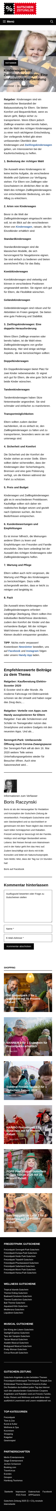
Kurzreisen (9, 1431)
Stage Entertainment (13, 1461)
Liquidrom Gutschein (13, 1313)
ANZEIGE (9, 86)
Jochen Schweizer (12, 1464)
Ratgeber (8, 1437)
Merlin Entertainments (14, 1457)
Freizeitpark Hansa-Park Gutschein (20, 1273)
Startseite (8, 1492)
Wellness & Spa (11, 1427)
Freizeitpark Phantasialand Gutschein (21, 1263)
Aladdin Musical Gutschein (16, 1343)
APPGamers (34, 1495)
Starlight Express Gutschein (17, 1333)
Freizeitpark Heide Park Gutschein (20, 1256)
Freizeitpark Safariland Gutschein (19, 1266)
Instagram (32, 651)
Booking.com (10, 1467)
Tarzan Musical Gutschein (16, 1339)
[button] (51, 21)
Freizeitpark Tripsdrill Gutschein (18, 1260)
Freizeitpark (9, 1417)
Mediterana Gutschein (14, 1309)
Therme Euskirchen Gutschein (18, 1300)
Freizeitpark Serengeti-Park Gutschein (21, 1250)
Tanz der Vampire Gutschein (17, 1336)
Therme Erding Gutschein (16, 1293)
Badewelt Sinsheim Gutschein (18, 1296)
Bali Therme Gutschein (14, 1303)
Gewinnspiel (9, 1440)
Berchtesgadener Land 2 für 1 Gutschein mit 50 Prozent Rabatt (26, 1219)
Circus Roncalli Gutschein (16, 1353)
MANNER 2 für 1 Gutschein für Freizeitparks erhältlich (26, 1044)
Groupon (8, 1477)
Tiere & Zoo (9, 1421)
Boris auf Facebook (14, 869)
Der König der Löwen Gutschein (18, 1330)
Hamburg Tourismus (13, 1480)
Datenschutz (34, 1492)
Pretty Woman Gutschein (15, 1349)
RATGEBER (10, 63)
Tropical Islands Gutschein (16, 1290)
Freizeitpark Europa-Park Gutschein (20, 1253)
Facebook (14, 651)
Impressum (21, 1492)
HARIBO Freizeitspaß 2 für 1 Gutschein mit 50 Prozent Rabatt (25, 1131)
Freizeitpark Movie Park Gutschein (20, 1269)
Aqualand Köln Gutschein (16, 1306)
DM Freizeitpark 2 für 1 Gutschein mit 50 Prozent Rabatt (23, 999)
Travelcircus (9, 1470)
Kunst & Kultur (10, 1424)
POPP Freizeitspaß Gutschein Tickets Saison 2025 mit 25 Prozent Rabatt (26, 1175)
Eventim (7, 1474)
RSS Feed (21, 1495)
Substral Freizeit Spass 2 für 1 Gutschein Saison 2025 (26, 1088)
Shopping (8, 1434)
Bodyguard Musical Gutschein (18, 1346)
